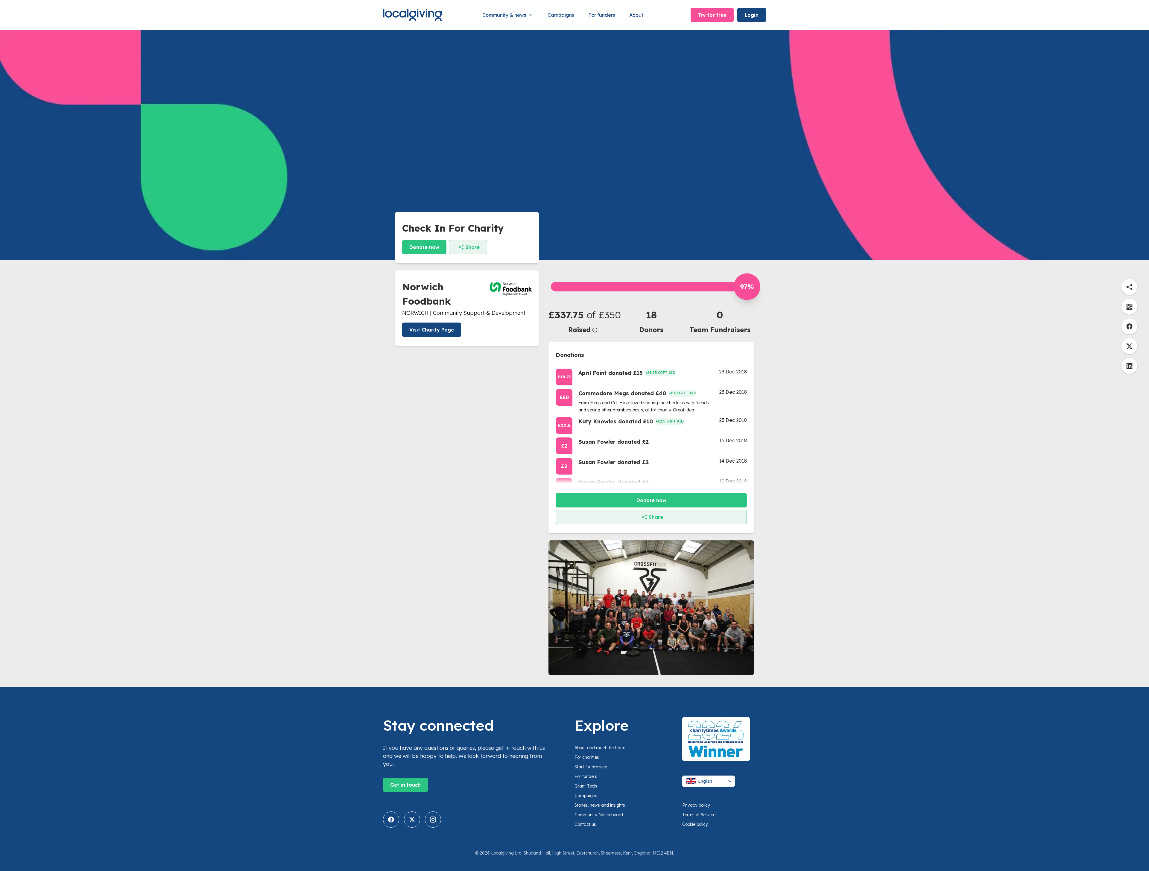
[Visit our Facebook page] (391, 819)
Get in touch (405, 785)
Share (472, 247)
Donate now (424, 247)
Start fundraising (590, 767)
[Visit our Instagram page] (433, 819)
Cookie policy (695, 824)
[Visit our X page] (412, 819)
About (636, 15)
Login (752, 15)
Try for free (712, 15)
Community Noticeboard (598, 814)
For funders (601, 15)
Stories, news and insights (599, 805)
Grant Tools (585, 786)
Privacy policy (696, 805)
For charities (586, 757)
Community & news (504, 15)
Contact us (585, 824)
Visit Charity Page (431, 330)
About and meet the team (599, 747)
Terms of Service (698, 814)
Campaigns (561, 15)
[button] (582, 321)
